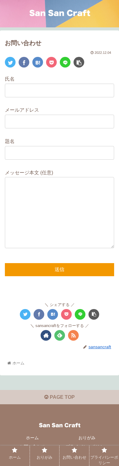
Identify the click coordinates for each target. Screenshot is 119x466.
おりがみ (87, 437)
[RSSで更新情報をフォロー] (73, 335)
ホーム (32, 437)
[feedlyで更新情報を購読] (59, 335)
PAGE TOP (62, 397)
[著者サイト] (46, 335)
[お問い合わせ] (37, 62)
